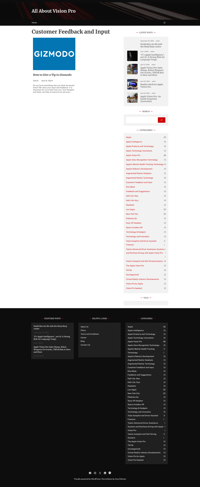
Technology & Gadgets (136, 232)
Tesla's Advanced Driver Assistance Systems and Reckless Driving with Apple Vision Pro (145, 251)
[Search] (161, 120)
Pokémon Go (131, 218)
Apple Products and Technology (140, 146)
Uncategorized (132, 275)
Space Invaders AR (134, 227)
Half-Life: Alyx (132, 200)
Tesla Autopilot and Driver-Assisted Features (141, 243)
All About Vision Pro (54, 11)
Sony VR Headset (133, 223)
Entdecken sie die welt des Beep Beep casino (151, 45)
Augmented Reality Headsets (138, 173)
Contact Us (85, 345)
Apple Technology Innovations (139, 151)
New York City (132, 214)
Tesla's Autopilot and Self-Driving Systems (144, 261)
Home (34, 23)
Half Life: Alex (132, 196)
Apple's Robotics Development (139, 169)
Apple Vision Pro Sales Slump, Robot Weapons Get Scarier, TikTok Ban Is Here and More (152, 71)
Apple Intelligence (134, 142)
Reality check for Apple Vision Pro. (151, 85)
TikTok (129, 270)
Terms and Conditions (90, 334)
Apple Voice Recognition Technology (142, 160)
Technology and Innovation (137, 236)
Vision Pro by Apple (134, 284)
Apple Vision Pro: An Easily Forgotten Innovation (150, 99)
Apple (128, 137)
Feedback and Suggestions (138, 191)
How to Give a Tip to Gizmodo (52, 74)
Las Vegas (130, 209)
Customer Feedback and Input (139, 182)
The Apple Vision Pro (135, 266)
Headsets (130, 205)
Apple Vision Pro (133, 155)
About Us (84, 327)
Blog (83, 341)
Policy (83, 330)
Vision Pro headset (134, 288)
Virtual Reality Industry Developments (142, 279)
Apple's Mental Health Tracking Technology (145, 164)
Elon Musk (130, 187)
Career (83, 338)
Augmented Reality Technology (139, 178)
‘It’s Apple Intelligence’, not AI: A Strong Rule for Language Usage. (152, 57)
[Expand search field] (164, 22)
